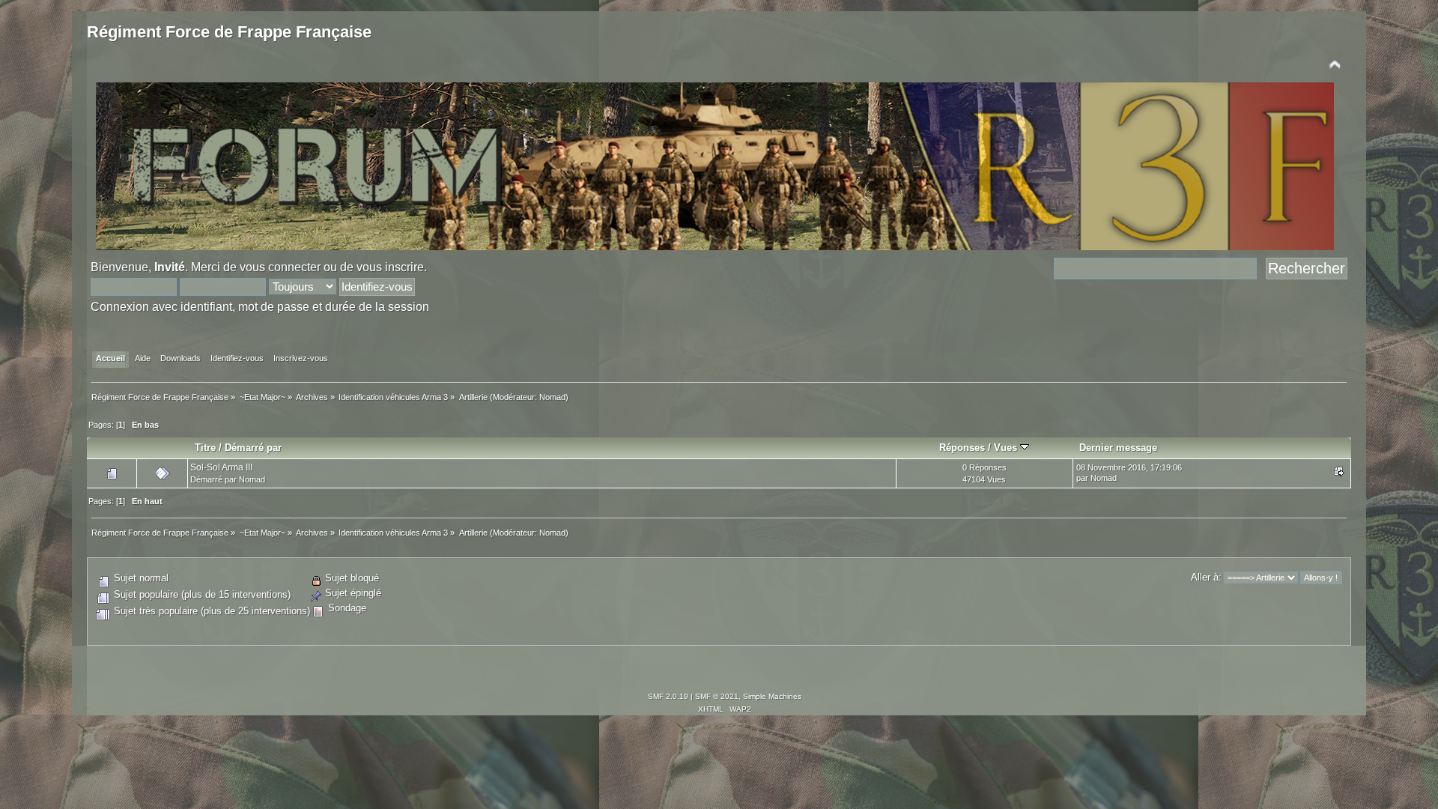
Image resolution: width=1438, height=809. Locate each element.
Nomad (552, 397)
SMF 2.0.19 (668, 696)
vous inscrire (390, 266)
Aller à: (1206, 577)
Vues (1007, 447)
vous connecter (280, 266)
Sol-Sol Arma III (221, 467)
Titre (205, 447)
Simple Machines (772, 696)
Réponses (962, 447)
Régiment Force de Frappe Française (229, 31)
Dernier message (1118, 447)
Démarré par (253, 447)
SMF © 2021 (716, 696)
